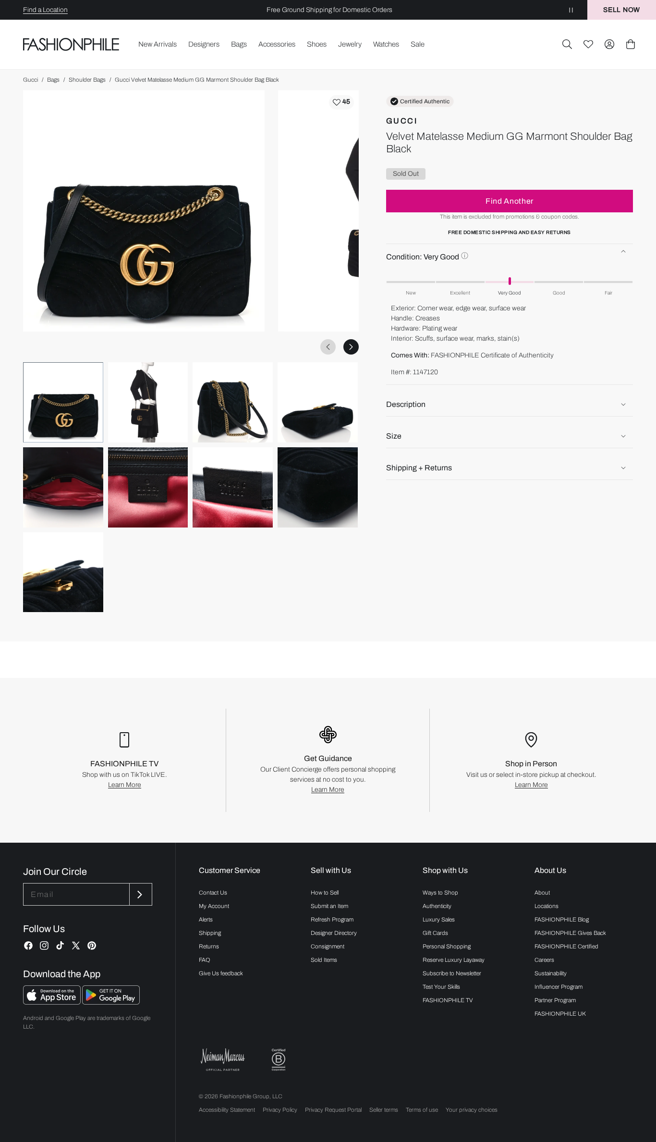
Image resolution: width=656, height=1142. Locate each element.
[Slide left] (328, 347)
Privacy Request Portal (333, 1109)
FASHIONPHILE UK (560, 1013)
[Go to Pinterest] (91, 945)
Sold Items (324, 960)
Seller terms (383, 1109)
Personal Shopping (447, 946)
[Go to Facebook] (28, 945)
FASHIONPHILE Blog (562, 919)
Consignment (327, 946)
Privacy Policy (280, 1109)
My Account (214, 906)
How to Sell (325, 892)
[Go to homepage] (71, 44)
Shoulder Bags (87, 79)
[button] (567, 44)
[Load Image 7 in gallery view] (233, 487)
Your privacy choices (472, 1109)
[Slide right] (351, 347)
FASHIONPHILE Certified (566, 946)
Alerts (206, 919)
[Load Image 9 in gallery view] (63, 572)
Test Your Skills (441, 986)
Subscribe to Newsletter (452, 973)
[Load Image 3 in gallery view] (233, 402)
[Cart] (630, 44)
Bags (53, 79)
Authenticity (437, 906)
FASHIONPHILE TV (448, 1000)
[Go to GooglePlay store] (111, 1002)
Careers (544, 960)
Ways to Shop (440, 892)
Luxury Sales (439, 919)
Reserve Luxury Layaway (454, 960)
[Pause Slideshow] (571, 10)
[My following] (588, 44)
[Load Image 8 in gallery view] (318, 487)
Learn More (124, 784)
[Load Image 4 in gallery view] (318, 402)
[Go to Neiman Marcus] (223, 1059)
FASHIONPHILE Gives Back (570, 933)
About (542, 892)
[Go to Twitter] (76, 945)
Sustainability (551, 973)
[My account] (609, 44)
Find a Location (45, 9)
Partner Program (555, 1000)
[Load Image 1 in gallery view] (63, 402)
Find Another (510, 200)
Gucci (30, 79)
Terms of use (422, 1109)
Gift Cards (435, 933)
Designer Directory (334, 933)
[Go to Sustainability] (278, 1060)
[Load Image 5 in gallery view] (63, 487)
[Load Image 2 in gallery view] (148, 402)
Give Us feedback (221, 973)
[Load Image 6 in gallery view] (148, 487)
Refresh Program (332, 919)
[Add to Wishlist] (341, 102)
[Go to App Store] (52, 1002)
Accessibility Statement (227, 1109)
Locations (547, 906)
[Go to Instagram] (44, 945)
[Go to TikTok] (60, 945)
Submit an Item (329, 906)
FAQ (204, 960)
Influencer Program (559, 986)
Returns (209, 946)
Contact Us (213, 892)
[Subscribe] (139, 894)
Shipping (210, 933)
